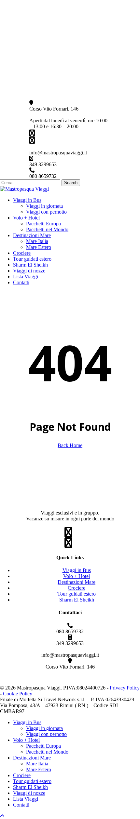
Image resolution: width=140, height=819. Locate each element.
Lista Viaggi (25, 799)
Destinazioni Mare (76, 582)
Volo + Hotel (76, 576)
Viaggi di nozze (29, 793)
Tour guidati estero (76, 594)
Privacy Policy (125, 687)
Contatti (21, 805)
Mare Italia (37, 763)
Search (70, 182)
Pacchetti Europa (43, 746)
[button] (2, 816)
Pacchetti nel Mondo (47, 752)
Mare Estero (38, 769)
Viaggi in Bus (77, 570)
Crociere (76, 588)
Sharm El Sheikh (76, 599)
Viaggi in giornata (44, 728)
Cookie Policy (17, 693)
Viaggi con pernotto (46, 734)
